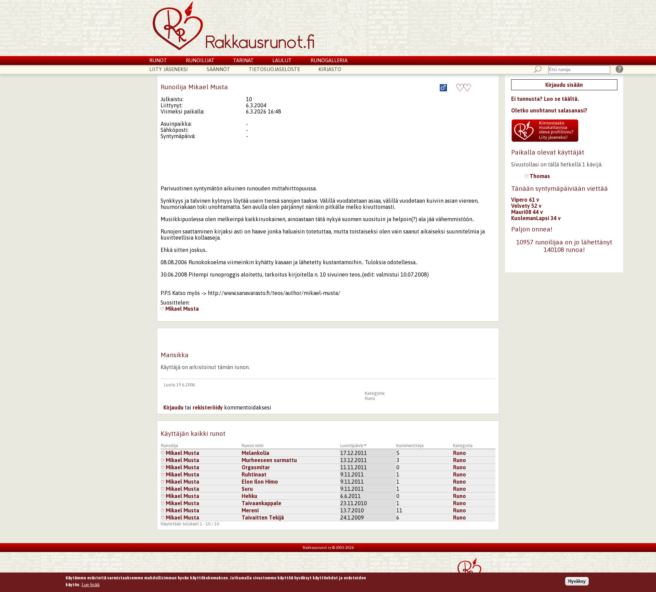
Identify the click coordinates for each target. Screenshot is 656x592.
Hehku (249, 496)
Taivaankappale (261, 503)
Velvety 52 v (526, 206)
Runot (158, 60)
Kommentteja (410, 445)
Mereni (250, 510)
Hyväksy (577, 581)
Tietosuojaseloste (274, 69)
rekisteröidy (208, 407)
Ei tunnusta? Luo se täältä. (545, 99)
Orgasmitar (256, 467)
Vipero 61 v (525, 200)
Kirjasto (329, 69)
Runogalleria (329, 60)
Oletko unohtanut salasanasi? (549, 110)
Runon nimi (252, 445)
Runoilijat (200, 60)
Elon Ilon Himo (260, 482)
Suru (247, 489)
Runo (370, 398)
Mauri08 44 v (527, 212)
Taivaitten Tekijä (263, 517)
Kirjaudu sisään (564, 85)
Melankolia (255, 453)
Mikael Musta (181, 309)
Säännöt (218, 69)
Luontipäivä (351, 445)
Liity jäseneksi (168, 69)
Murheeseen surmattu (269, 460)
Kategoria (463, 445)
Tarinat (243, 60)
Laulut (282, 60)
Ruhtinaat (254, 474)
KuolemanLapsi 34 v (536, 218)
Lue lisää (90, 584)
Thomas (539, 176)
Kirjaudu (173, 407)
